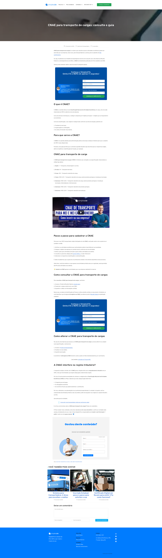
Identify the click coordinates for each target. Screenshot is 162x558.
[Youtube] (116, 539)
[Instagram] (116, 534)
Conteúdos (78, 4)
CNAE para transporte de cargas (63, 461)
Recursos (61, 4)
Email (84, 444)
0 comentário (95, 46)
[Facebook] (116, 536)
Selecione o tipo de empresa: (90, 90)
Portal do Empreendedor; (66, 347)
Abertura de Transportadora (83, 46)
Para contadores (70, 4)
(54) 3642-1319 (88, 4)
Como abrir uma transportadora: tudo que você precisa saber (74, 402)
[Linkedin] (116, 541)
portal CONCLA (77, 254)
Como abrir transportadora (76, 461)
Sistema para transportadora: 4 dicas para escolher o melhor (58, 495)
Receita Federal (94, 294)
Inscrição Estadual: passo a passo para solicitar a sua (81, 495)
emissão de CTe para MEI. (84, 359)
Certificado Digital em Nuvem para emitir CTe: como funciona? (103, 495)
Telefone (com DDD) (87, 449)
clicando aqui (76, 284)
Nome (84, 438)
